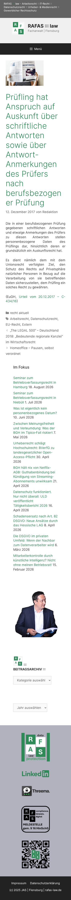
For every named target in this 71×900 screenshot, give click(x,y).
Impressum (18, 883)
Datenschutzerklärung (45, 883)
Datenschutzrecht (44, 319)
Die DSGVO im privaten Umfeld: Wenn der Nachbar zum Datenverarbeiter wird (34, 540)
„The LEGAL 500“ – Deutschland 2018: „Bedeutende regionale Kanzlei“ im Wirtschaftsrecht (34, 336)
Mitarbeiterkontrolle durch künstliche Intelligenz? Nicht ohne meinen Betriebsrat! (34, 560)
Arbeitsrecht (19, 319)
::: (13, 3)
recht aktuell (19, 313)
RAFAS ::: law (43, 26)
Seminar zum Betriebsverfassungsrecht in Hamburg (34, 382)
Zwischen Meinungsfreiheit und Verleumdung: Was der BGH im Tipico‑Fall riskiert (34, 428)
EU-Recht (13, 324)
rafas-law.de (53, 890)
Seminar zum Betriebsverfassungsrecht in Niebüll (34, 397)
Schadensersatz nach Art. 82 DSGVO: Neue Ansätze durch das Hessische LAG (35, 520)
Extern (27, 324)
